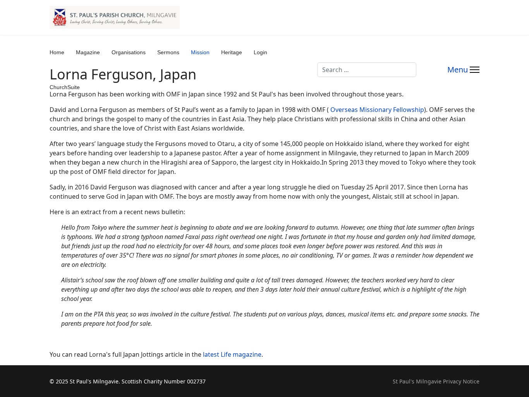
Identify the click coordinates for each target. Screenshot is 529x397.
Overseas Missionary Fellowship (377, 109)
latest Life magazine (232, 354)
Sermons (168, 52)
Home (57, 52)
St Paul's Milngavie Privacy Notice (436, 381)
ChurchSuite (65, 87)
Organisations (129, 52)
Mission (200, 52)
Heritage (231, 52)
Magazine (88, 52)
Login (260, 52)
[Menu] (463, 69)
